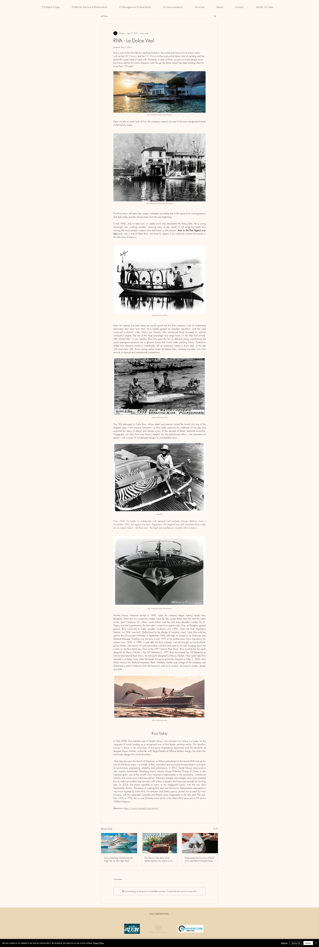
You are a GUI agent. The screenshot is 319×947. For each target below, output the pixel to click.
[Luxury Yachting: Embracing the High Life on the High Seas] (119, 843)
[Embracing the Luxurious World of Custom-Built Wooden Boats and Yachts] (200, 843)
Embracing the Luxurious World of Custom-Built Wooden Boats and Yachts (199, 859)
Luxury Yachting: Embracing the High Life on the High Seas (118, 859)
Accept (308, 943)
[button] (215, 16)
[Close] (316, 943)
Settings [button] (284, 943)
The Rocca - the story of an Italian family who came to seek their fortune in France (159, 859)
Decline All (296, 943)
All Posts (104, 16)
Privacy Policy (98, 943)
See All (215, 828)
